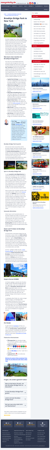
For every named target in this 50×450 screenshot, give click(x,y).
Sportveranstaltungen (38, 58)
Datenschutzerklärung (6, 438)
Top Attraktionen (38, 6)
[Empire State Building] (40, 82)
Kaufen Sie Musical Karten (38, 207)
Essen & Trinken (4, 9)
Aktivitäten (31, 6)
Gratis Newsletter (41, 439)
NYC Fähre (14, 350)
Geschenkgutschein (41, 438)
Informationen (5, 430)
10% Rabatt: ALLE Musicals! (39, 33)
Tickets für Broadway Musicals (19, 434)
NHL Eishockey (28, 434)
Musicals (46, 6)
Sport (25, 6)
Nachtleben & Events (38, 51)
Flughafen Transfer (38, 69)
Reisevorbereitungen (5, 6)
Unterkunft (14, 6)
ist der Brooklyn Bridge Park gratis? (14, 392)
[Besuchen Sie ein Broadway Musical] (40, 196)
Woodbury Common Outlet (39, 38)
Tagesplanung (37, 76)
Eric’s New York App (41, 432)
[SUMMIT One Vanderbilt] (40, 180)
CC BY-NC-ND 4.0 (41, 445)
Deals (26, 9)
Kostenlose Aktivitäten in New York (14, 14)
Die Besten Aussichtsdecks (39, 53)
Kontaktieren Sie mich (42, 441)
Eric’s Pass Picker (41, 434)
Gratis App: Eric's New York (39, 64)
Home (5, 14)
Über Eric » (23, 121)
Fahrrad (24, 192)
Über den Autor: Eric (6, 432)
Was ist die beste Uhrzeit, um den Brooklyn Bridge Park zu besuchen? (14, 385)
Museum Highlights (38, 56)
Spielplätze (16, 325)
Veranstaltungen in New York (40, 73)
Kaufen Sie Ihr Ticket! (37, 156)
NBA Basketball (28, 432)
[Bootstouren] (40, 98)
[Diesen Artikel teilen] (26, 18)
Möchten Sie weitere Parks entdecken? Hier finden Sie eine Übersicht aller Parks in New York (16, 359)
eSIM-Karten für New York (39, 71)
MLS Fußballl (28, 439)
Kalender (46, 9)
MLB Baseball (28, 436)
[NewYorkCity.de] (8, 2)
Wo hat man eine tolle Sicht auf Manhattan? (14, 405)
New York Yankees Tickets (39, 28)
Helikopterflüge (37, 19)
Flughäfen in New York (18, 442)
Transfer (20, 6)
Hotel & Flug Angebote (38, 42)
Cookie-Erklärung (5, 439)
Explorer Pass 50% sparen (39, 21)
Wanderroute (19, 124)
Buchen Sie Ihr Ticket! (37, 108)
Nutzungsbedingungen (6, 436)
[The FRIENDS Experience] (40, 130)
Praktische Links (41, 430)
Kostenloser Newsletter (39, 66)
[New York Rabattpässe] (40, 115)
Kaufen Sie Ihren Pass (37, 124)
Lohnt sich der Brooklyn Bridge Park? (12, 398)
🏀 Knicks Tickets (41, 24)
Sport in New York (29, 430)
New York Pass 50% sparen (39, 26)
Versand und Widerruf (6, 434)
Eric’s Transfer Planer (41, 436)
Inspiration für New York (19, 430)
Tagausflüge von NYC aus (39, 40)
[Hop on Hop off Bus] (40, 163)
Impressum (4, 441)
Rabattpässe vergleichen (18, 432)
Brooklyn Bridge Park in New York (11, 15)
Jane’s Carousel (16, 103)
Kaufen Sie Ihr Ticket (37, 91)
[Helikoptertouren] (40, 147)
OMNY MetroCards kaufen (39, 31)
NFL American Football (30, 438)
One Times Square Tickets (39, 35)
